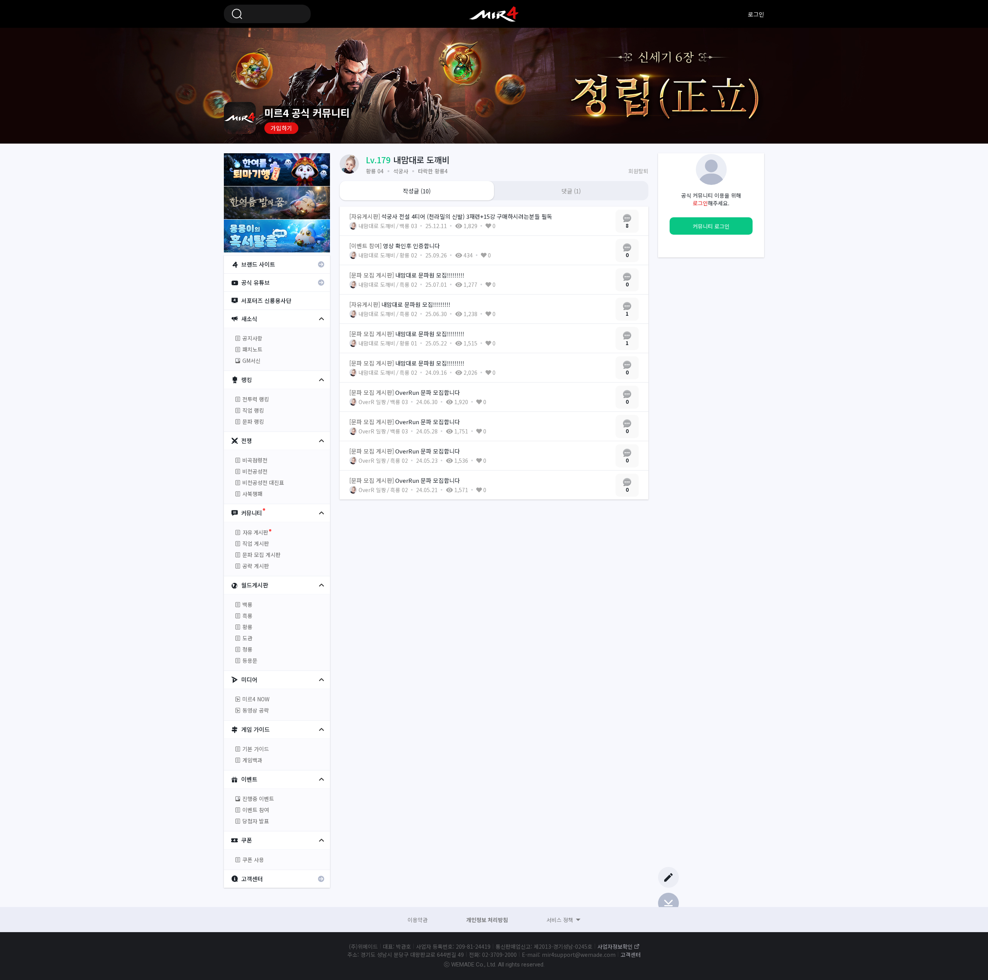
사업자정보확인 (615, 946)
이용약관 (418, 920)
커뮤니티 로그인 (711, 226)
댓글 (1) (571, 191)
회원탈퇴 (638, 171)
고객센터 (631, 954)
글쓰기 (668, 877)
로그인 (756, 14)
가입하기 (281, 128)
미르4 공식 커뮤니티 (494, 14)
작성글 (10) (417, 191)
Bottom (668, 903)
